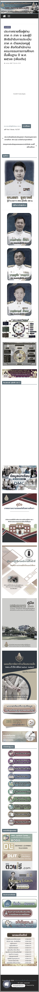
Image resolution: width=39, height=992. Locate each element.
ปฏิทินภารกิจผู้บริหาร (19, 205)
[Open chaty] (7, 986)
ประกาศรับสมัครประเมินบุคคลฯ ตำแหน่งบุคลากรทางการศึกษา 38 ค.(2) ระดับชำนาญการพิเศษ (20, 138)
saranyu (7, 63)
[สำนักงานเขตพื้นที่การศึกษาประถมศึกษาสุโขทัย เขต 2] (4, 16)
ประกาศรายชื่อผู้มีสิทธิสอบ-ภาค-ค (12, 126)
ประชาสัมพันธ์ (7, 27)
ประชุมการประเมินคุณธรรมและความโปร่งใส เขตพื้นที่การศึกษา (19, 145)
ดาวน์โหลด (26, 126)
